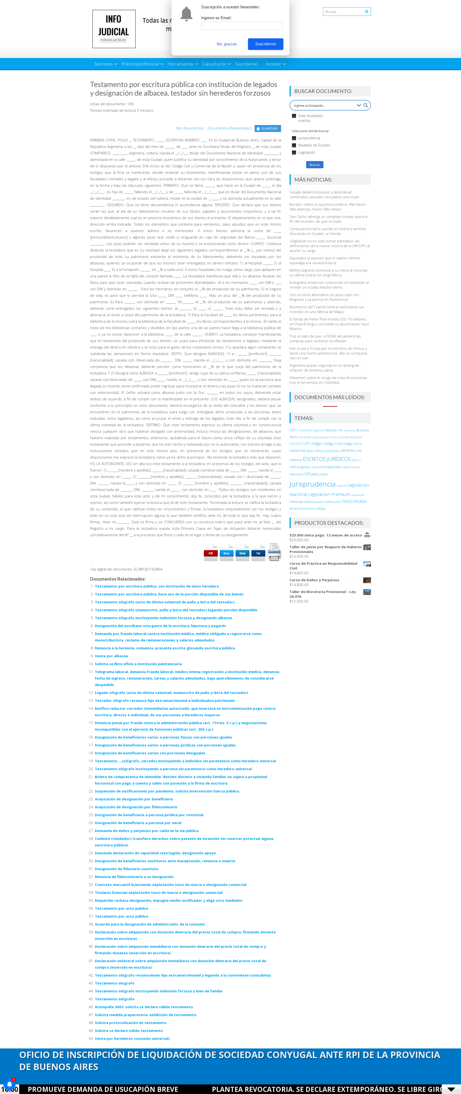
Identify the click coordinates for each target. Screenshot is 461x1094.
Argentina (318, 430)
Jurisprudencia (313, 484)
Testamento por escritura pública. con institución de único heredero (157, 586)
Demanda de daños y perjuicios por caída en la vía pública (147, 830)
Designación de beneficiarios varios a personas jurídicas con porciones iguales (165, 745)
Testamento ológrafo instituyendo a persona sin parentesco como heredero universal (173, 768)
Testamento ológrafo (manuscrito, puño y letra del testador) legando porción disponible (176, 609)
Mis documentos (190, 128)
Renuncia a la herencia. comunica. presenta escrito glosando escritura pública (165, 648)
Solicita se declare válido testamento (129, 1030)
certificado (305, 437)
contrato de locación (350, 437)
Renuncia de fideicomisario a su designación (134, 876)
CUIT (305, 443)
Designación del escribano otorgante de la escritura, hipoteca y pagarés (160, 625)
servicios (309, 508)
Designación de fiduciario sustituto (126, 868)
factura (356, 460)
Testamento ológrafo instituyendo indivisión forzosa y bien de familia (158, 991)
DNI (359, 450)
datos (310, 451)
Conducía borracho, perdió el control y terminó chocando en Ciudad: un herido (328, 231)
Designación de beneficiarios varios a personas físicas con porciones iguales (163, 737)
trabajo (321, 508)
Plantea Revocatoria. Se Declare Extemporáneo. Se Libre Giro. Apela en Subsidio (305, 1089)
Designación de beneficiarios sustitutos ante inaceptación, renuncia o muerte (165, 860)
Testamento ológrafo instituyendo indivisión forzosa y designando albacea (163, 617)
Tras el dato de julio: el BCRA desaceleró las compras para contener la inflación (325, 338)
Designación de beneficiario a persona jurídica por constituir (149, 814)
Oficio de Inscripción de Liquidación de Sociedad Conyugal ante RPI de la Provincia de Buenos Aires (229, 1060)
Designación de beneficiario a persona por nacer (138, 822)
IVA (307, 474)
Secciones (103, 63)
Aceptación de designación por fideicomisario (136, 806)
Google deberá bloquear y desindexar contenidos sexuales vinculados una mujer (325, 194)
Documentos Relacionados (228, 128)
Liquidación (357, 495)
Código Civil (332, 443)
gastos (306, 467)
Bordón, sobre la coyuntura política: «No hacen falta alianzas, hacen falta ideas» (328, 206)
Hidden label (294, 116)
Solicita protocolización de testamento (130, 1022)
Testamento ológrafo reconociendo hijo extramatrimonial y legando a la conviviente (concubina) (183, 975)
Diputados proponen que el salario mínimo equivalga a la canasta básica (325, 260)
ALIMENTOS (304, 430)
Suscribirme (246, 63)
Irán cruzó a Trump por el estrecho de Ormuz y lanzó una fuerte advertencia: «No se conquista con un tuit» (328, 353)
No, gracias (227, 44)
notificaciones (313, 502)
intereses (296, 474)
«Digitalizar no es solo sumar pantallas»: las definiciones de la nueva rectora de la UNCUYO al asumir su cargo (330, 246)
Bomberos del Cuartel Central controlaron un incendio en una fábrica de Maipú (327, 309)
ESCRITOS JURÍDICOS (327, 458)
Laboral (341, 485)
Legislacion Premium (329, 494)
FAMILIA (295, 467)
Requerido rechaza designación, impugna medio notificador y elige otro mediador (169, 900)
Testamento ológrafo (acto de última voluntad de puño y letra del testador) (165, 601)
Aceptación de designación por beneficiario (134, 799)
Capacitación (214, 63)
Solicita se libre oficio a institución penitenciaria (138, 663)
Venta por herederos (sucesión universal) (132, 1038)
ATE (340, 430)
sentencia (296, 508)
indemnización (351, 467)
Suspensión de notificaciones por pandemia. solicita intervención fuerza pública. (167, 791)
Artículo (331, 430)
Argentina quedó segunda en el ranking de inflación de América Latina (324, 367)
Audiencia (350, 430)
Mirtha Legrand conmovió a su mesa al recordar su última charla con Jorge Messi (329, 272)
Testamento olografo (114, 983)
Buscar (315, 165)
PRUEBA (360, 501)
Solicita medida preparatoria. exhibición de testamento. (146, 1014)
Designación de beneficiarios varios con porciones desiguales (150, 753)
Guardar (269, 128)
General (318, 467)
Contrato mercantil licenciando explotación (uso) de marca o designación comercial (170, 884)
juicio (323, 473)
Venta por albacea (111, 655)
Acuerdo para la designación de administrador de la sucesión (150, 924)
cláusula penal (320, 437)
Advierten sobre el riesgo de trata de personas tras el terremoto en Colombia (328, 380)
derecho (348, 450)
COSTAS (295, 444)
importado (333, 467)
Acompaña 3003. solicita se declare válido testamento (144, 1006)
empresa (296, 460)
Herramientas (181, 63)
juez (314, 474)
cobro (333, 437)
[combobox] (342, 11)
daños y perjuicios (327, 451)
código (316, 443)
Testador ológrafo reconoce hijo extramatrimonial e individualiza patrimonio (165, 700)
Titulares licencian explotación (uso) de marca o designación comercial (159, 892)
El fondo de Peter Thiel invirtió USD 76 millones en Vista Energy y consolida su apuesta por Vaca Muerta (329, 324)
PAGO (347, 501)
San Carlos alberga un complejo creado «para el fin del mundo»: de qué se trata (329, 219)
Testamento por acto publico (121, 908)
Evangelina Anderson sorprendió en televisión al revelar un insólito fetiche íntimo (329, 285)
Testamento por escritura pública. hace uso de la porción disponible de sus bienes (169, 594)
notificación (332, 502)
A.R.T (293, 430)
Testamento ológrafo (114, 998)
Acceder (273, 63)
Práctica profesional (140, 63)
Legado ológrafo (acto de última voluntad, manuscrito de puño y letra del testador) (171, 692)
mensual (296, 501)
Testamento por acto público (121, 916)
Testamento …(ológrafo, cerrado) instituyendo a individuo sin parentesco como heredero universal (185, 760)
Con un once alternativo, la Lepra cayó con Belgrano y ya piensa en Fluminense (324, 297)
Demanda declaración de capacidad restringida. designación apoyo (155, 852)
